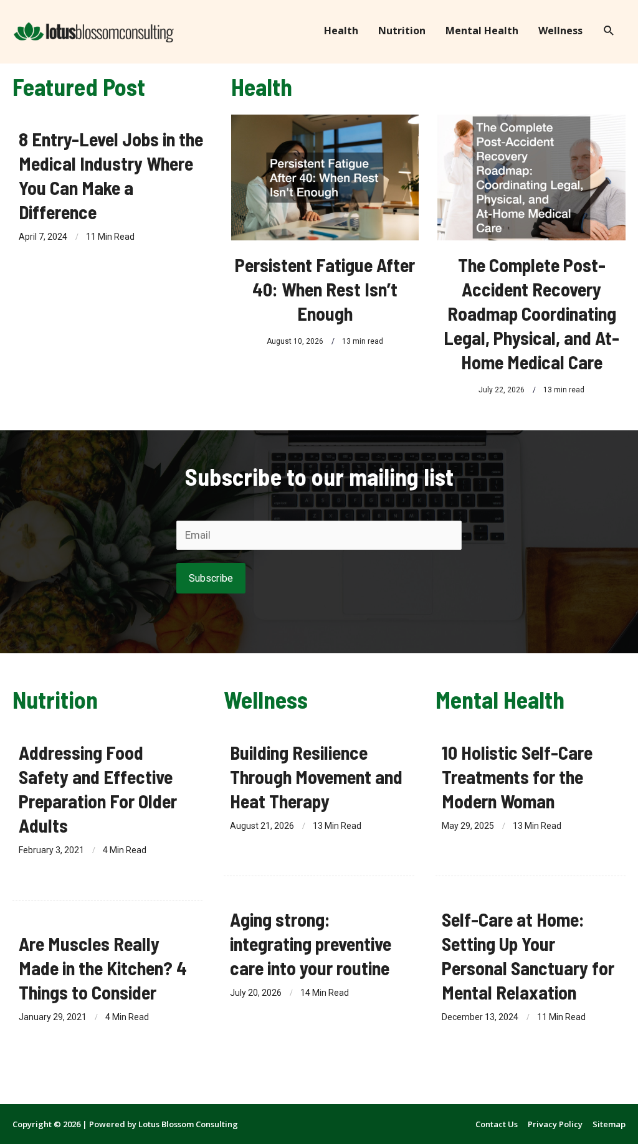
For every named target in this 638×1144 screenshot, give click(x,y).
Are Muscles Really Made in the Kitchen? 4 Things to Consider (103, 967)
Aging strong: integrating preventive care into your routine (310, 943)
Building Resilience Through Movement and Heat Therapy (316, 776)
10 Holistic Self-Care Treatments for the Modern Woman (517, 776)
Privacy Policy (555, 1124)
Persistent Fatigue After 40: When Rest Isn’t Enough (325, 288)
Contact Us (496, 1124)
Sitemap (609, 1124)
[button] (609, 30)
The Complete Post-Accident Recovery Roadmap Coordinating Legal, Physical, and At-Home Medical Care (531, 313)
